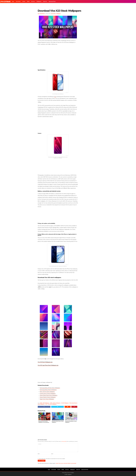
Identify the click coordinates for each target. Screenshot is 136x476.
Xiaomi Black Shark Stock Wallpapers (48, 395)
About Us (78, 469)
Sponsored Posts (84, 469)
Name (39, 453)
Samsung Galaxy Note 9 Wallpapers (48, 389)
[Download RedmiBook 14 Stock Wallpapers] (71, 416)
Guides (58, 469)
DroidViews (5, 1)
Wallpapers (58, 13)
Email (52, 453)
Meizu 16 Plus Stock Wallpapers (47, 391)
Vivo (55, 96)
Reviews (67, 469)
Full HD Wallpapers (65, 403)
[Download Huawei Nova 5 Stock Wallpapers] (58, 416)
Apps (49, 469)
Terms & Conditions (70, 472)
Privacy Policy (64, 472)
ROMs (63, 469)
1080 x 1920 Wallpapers (44, 403)
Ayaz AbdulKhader (41, 13)
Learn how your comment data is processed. (66, 463)
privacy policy (64, 441)
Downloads (53, 13)
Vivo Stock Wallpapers (52, 404)
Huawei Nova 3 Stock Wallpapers (48, 393)
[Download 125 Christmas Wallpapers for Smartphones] (44, 416)
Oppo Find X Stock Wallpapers (47, 399)
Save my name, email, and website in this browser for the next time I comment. (52, 458)
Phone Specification (73, 403)
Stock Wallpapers (41, 404)
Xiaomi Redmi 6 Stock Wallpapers (48, 397)
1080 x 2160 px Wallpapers (55, 403)
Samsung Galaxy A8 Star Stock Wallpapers (50, 387)
